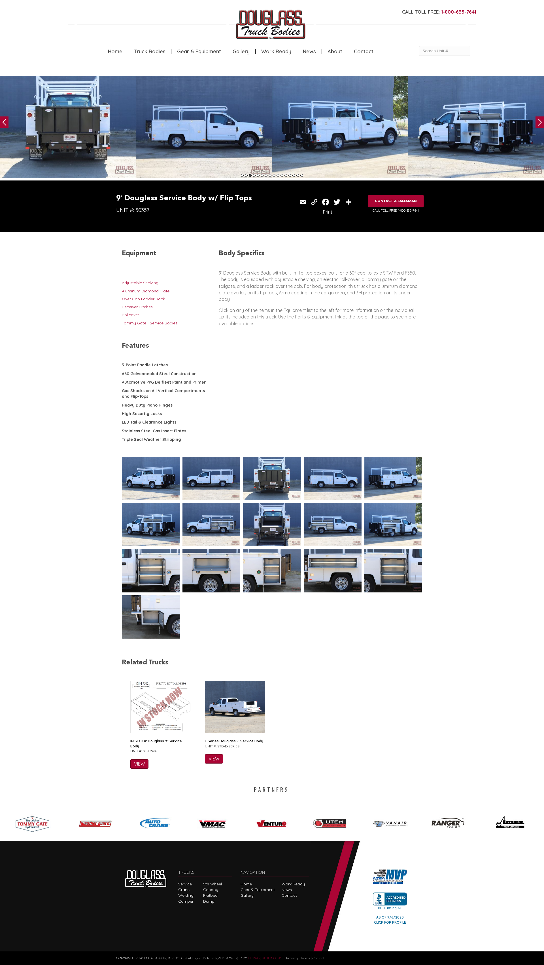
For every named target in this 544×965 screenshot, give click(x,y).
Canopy (210, 889)
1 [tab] (242, 175)
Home (115, 51)
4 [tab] (254, 175)
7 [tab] (266, 175)
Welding (186, 895)
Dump (208, 901)
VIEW (139, 764)
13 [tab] (289, 175)
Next (540, 122)
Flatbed (210, 895)
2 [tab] (246, 175)
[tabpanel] (68, 127)
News (309, 51)
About (335, 51)
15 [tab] (297, 175)
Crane (184, 889)
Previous (4, 122)
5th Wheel (212, 884)
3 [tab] (250, 175)
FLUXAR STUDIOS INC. (265, 958)
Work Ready (276, 51)
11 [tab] (281, 175)
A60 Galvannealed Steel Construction (159, 373)
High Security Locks (142, 413)
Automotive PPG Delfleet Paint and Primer (164, 382)
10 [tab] (278, 175)
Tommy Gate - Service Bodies (149, 323)
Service (185, 884)
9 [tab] (274, 175)
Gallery (241, 51)
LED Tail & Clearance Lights (149, 422)
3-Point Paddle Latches (145, 364)
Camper (186, 901)
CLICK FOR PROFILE (390, 922)
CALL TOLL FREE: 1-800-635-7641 (396, 210)
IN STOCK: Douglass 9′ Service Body (156, 743)
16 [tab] (301, 175)
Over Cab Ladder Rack (143, 298)
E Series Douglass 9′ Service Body (234, 741)
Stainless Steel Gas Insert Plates (154, 430)
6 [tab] (262, 175)
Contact (363, 51)
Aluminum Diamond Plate (145, 291)
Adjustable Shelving (140, 282)
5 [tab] (258, 175)
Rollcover (130, 314)
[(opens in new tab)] (35, 821)
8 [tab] (270, 175)
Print (327, 212)
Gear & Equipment (199, 51)
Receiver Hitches (137, 306)
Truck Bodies (149, 51)
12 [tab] (285, 175)
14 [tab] (293, 175)
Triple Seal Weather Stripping (151, 439)
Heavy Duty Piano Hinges (147, 405)
